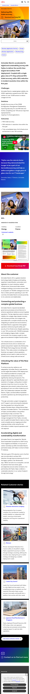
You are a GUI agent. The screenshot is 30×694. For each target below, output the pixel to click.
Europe (22, 48)
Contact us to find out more (16, 657)
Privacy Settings (14, 684)
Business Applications (7, 51)
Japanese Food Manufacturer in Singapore (15, 619)
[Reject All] (18, 681)
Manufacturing (19, 51)
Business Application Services (10, 48)
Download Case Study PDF (13, 17)
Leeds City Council (11, 581)
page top (26, 670)
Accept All (14, 691)
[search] (25, 2)
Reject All (14, 687)
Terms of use (4, 671)
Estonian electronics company (15, 506)
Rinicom (8, 543)
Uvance (4, 54)
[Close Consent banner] (27, 674)
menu (20, 41)
